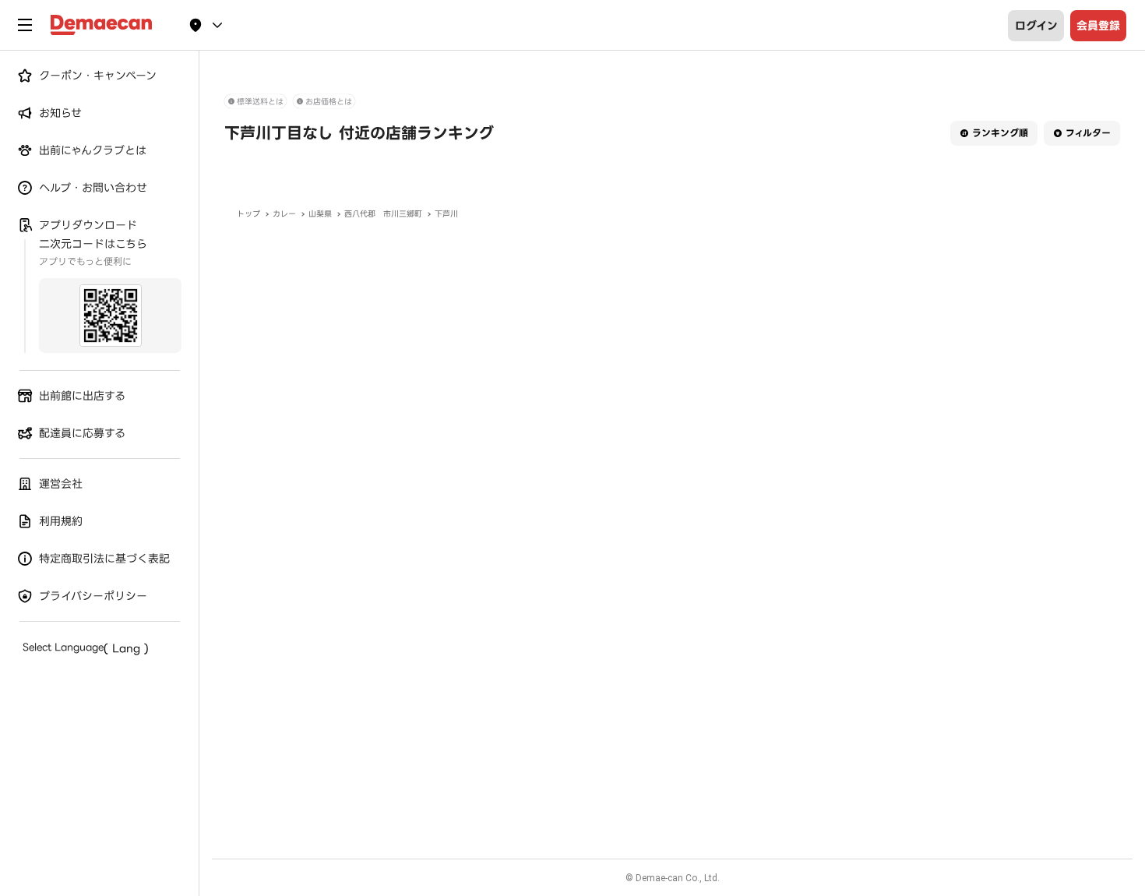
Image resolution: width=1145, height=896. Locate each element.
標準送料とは (260, 101)
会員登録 (1098, 25)
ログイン (1036, 25)
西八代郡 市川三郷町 (383, 213)
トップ (248, 213)
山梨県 (320, 213)
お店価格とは (328, 101)
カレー (284, 213)
